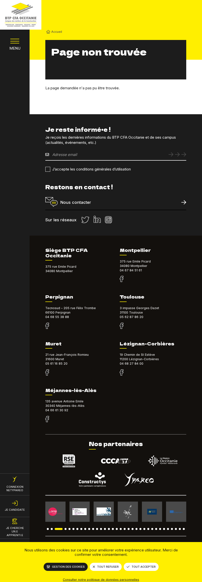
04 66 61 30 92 (56, 410)
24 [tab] (144, 529)
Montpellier (135, 250)
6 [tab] (73, 529)
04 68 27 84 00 (131, 363)
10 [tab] (89, 529)
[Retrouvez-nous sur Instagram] (108, 220)
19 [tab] (125, 529)
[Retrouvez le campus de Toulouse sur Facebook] (121, 326)
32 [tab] (176, 529)
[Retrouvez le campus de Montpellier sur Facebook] (121, 279)
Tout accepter (144, 566)
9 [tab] (85, 529)
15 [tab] (109, 529)
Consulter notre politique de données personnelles (101, 580)
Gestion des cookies (68, 566)
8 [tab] (81, 529)
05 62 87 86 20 (131, 317)
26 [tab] (152, 529)
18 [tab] (121, 529)
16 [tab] (113, 529)
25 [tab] (148, 529)
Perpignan (59, 296)
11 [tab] (93, 529)
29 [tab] (164, 529)
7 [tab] (77, 529)
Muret (53, 343)
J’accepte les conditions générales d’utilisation (91, 169)
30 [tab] (168, 529)
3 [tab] (59, 529)
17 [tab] (117, 529)
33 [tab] (180, 529)
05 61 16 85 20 (56, 363)
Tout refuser (108, 566)
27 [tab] (156, 529)
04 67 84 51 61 (131, 270)
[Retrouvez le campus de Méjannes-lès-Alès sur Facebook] (47, 419)
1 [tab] (48, 529)
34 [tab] (184, 529)
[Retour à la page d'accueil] (20, 15)
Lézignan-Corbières (147, 343)
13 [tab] (101, 529)
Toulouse (132, 296)
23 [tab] (140, 529)
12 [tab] (97, 529)
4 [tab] (66, 529)
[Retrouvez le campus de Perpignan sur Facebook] (47, 326)
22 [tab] (136, 529)
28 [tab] (160, 529)
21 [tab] (133, 529)
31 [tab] (172, 529)
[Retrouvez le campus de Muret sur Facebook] (47, 373)
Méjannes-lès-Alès (70, 390)
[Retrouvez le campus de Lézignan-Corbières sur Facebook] (121, 373)
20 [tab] (129, 529)
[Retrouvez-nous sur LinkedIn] (97, 220)
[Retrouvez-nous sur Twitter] (85, 220)
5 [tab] (69, 529)
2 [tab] (52, 529)
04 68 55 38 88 (57, 317)
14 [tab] (105, 529)
